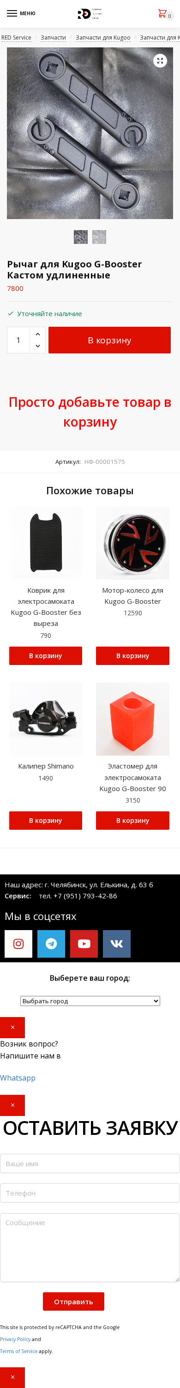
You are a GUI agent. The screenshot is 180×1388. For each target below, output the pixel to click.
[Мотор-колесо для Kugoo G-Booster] (132, 543)
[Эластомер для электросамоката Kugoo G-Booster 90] (132, 718)
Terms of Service (18, 1351)
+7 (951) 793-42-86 (85, 895)
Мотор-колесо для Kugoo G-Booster (132, 595)
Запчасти (53, 37)
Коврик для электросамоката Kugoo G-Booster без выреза (46, 606)
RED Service (16, 37)
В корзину (109, 340)
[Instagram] (18, 944)
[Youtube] (84, 944)
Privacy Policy (15, 1339)
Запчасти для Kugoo (103, 37)
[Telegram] (51, 944)
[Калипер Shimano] (45, 718)
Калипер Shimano (46, 765)
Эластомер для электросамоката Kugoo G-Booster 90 (132, 777)
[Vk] (117, 944)
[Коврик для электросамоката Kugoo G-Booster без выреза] (45, 543)
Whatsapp (18, 1078)
